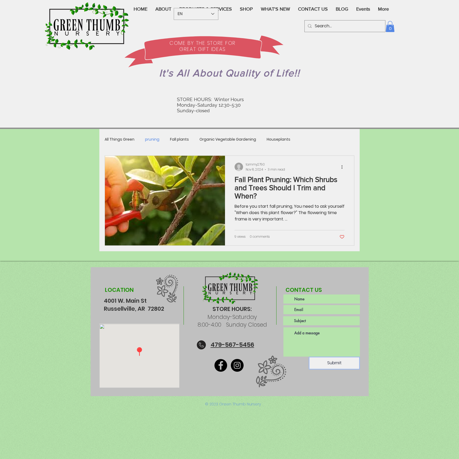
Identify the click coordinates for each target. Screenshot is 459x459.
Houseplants (278, 139)
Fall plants (179, 139)
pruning (152, 139)
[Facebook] (220, 365)
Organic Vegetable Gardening (227, 139)
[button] (390, 26)
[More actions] (344, 167)
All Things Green (119, 139)
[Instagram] (237, 365)
